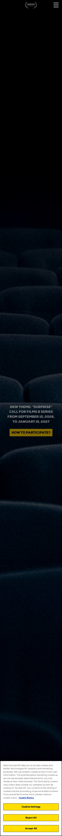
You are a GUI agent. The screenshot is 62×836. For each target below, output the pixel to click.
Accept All (31, 828)
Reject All (30, 817)
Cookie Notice (26, 797)
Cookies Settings (31, 806)
